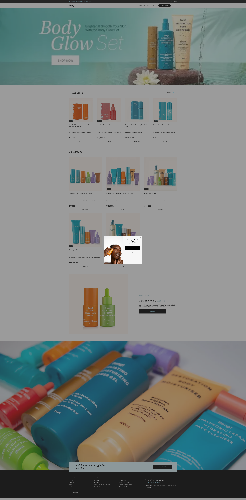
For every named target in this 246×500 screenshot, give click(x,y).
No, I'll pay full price (133, 252)
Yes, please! (132, 248)
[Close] (140, 237)
